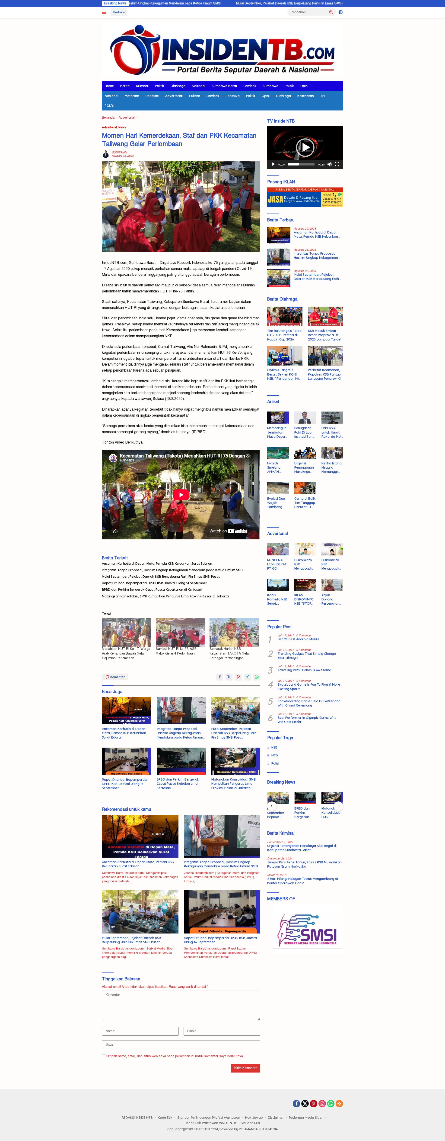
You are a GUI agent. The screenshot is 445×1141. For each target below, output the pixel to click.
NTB (274, 755)
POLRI (109, 106)
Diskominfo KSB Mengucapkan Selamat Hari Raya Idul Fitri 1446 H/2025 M (304, 564)
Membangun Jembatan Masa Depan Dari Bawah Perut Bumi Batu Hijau (277, 432)
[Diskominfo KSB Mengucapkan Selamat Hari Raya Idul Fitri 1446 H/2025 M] (305, 549)
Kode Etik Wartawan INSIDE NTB (211, 1123)
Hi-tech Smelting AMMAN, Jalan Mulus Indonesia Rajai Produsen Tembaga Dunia (276, 467)
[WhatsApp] (330, 1104)
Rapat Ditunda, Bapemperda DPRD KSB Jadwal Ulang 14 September (154, 583)
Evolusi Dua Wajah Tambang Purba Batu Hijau (276, 502)
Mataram (132, 96)
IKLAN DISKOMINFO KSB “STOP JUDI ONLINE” (304, 599)
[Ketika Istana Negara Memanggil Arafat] (332, 453)
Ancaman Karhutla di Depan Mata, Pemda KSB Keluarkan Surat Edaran (157, 563)
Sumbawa (270, 86)
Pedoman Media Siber (306, 1117)
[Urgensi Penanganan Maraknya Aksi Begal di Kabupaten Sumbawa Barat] (305, 453)
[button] (331, 12)
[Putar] (273, 164)
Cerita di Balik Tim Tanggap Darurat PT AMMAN (305, 502)
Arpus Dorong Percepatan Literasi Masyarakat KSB (330, 599)
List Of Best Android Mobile (298, 639)
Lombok (250, 86)
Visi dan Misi (250, 1123)
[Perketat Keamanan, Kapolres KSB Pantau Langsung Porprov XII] (325, 356)
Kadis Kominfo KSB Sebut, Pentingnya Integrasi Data (277, 599)
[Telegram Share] (247, 677)
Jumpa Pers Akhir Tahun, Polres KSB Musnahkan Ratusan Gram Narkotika (304, 864)
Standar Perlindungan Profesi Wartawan (209, 1117)
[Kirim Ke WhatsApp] (256, 677)
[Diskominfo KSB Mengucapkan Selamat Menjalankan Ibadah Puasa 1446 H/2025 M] (332, 549)
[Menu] (105, 12)
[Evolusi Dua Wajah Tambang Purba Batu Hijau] (278, 488)
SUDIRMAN (119, 152)
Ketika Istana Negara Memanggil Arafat (331, 467)
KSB (274, 747)
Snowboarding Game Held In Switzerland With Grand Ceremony (309, 703)
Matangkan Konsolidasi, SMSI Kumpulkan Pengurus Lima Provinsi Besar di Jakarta (165, 596)
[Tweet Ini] (229, 677)
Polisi (275, 763)
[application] (305, 147)
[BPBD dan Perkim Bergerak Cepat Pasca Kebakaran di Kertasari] (181, 761)
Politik (159, 86)
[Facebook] (296, 1104)
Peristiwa (233, 96)
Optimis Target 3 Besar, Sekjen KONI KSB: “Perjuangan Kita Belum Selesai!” (284, 374)
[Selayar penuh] (337, 164)
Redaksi (119, 12)
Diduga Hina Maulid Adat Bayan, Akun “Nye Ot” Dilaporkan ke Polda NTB (331, 812)
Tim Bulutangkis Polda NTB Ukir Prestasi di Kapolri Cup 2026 (284, 335)
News (122, 127)
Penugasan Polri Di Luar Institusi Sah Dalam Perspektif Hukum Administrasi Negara (303, 432)
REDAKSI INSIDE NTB (137, 1117)
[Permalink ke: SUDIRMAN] (105, 154)
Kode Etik (165, 1117)
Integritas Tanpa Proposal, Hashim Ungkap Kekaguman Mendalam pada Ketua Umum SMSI (172, 570)
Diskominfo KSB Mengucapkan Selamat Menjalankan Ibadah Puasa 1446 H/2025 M (332, 564)
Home (109, 86)
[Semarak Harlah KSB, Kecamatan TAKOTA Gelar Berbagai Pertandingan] (234, 632)
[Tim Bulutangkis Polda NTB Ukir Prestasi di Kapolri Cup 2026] (284, 316)
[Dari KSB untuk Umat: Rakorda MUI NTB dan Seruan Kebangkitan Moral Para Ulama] (332, 418)
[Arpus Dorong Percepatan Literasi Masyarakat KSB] (332, 585)
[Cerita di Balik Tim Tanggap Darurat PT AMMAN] (305, 488)
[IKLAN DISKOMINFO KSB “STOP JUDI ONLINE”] (305, 585)
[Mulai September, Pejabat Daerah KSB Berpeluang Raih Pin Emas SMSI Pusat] (236, 710)
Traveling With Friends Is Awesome (304, 670)
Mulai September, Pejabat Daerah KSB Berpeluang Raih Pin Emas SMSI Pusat (229, 3)
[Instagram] (322, 1104)
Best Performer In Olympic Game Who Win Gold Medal (307, 720)
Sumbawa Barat (224, 86)
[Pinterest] (313, 1104)
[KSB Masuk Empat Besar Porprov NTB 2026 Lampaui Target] (325, 316)
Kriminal (142, 86)
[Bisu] (329, 164)
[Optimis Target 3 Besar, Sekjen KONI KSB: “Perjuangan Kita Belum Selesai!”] (284, 356)
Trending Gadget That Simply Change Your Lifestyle (307, 656)
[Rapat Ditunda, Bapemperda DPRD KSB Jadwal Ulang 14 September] (126, 761)
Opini (304, 86)
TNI (322, 96)
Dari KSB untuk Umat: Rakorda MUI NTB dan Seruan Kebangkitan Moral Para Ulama (331, 432)
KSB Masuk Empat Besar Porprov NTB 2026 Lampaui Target (324, 335)
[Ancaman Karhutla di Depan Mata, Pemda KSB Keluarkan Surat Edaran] (126, 710)
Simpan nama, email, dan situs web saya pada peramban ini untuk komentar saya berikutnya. (175, 1056)
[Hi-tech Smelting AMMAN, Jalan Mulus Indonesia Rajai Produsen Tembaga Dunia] (278, 453)
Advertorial (174, 96)
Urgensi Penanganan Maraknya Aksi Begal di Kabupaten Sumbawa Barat (304, 467)
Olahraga (178, 86)
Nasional (198, 86)
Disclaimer (276, 1117)
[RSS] (339, 1104)
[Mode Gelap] (340, 12)
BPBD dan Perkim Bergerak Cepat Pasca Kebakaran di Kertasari (152, 589)
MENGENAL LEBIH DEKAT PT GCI (277, 564)
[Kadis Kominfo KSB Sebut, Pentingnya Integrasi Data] (278, 585)
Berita (125, 86)
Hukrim (194, 96)
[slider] (301, 164)
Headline (152, 96)
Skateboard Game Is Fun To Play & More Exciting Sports (309, 686)
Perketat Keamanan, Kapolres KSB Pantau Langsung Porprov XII (324, 374)
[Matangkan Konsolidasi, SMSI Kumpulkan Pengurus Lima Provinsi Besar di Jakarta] (236, 761)
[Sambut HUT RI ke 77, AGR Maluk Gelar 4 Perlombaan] (180, 632)
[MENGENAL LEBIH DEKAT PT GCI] (278, 549)
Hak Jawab (254, 1117)
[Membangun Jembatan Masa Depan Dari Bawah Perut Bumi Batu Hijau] (278, 418)
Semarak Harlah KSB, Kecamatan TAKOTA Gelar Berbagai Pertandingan (230, 653)
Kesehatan (305, 96)
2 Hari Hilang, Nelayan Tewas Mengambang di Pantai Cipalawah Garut (302, 881)
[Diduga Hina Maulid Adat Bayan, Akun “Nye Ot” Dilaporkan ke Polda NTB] (332, 798)
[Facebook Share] (219, 677)
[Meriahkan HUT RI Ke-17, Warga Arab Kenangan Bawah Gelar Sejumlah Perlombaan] (126, 632)
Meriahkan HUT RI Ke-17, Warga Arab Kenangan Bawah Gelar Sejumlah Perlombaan (126, 653)
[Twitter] (305, 1104)
